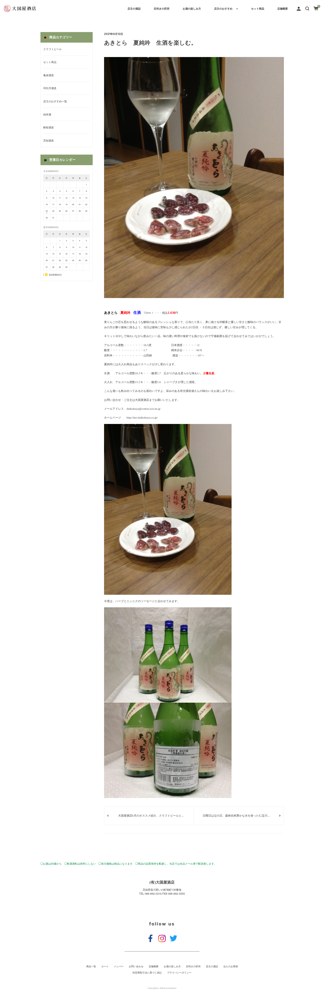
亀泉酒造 (48, 75)
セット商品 (257, 8)
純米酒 (47, 114)
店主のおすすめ (223, 8)
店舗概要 (282, 8)
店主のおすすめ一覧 (55, 101)
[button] (307, 8)
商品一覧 (91, 966)
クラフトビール (52, 49)
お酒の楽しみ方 (192, 8)
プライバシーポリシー (179, 972)
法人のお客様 (230, 966)
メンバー (119, 966)
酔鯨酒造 (48, 127)
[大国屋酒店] (20, 8)
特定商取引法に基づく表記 (147, 972)
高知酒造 (48, 140)
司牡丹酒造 (49, 88)
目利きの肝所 (162, 8)
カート (105, 966)
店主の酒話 (134, 8)
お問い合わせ (136, 966)
